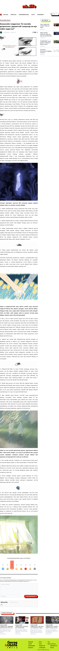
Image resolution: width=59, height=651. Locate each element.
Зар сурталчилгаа (51, 643)
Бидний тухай (30, 643)
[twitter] (37, 32)
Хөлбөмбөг (40, 14)
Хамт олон (40, 643)
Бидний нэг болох (53, 646)
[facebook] (33, 32)
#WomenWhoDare (24, 14)
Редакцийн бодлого (31, 646)
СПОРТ (33, 14)
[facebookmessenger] (35, 32)
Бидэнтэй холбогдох (42, 646)
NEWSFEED (13, 14)
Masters (5, 14)
